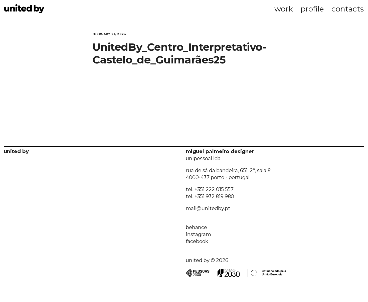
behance (196, 227)
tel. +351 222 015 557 (210, 189)
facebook (197, 241)
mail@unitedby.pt (208, 208)
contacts (347, 8)
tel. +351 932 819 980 (210, 196)
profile (312, 8)
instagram (198, 234)
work (283, 8)
